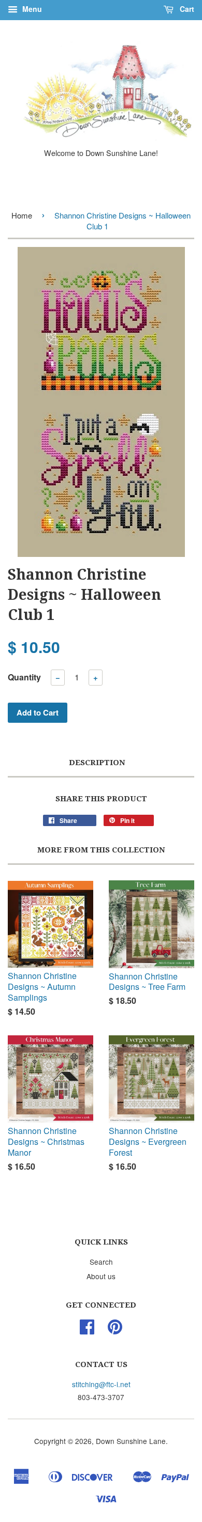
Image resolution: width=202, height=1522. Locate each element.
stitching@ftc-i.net (101, 1384)
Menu (31, 9)
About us (101, 1276)
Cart (186, 9)
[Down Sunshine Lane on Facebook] (87, 1330)
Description (97, 762)
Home (21, 215)
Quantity (24, 677)
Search (101, 1261)
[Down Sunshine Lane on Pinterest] (115, 1330)
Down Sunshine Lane (131, 1441)
